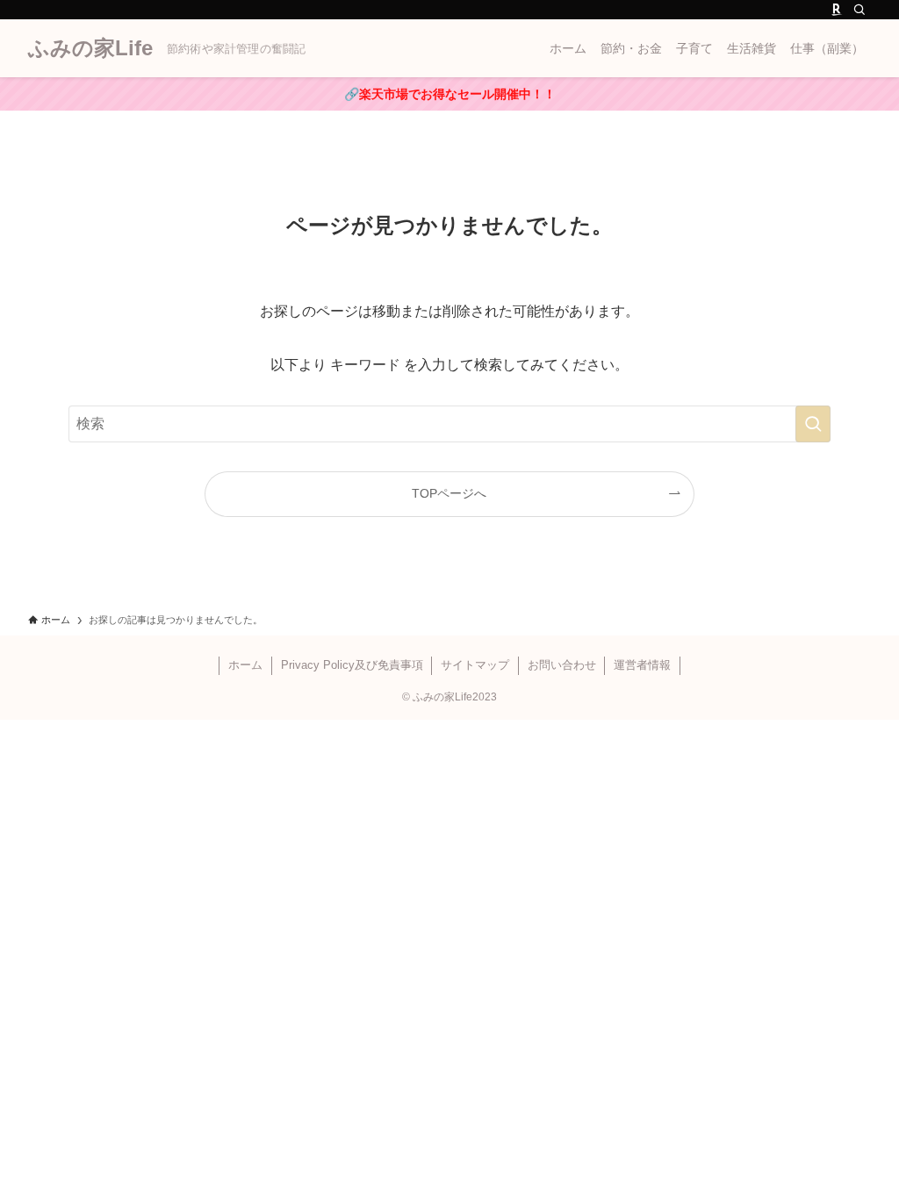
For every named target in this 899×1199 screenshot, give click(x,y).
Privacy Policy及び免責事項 (352, 664)
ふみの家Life (90, 48)
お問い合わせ (562, 664)
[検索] (859, 9)
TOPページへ (449, 493)
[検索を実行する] (813, 424)
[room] (836, 9)
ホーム (245, 664)
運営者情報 (642, 664)
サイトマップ (475, 664)
